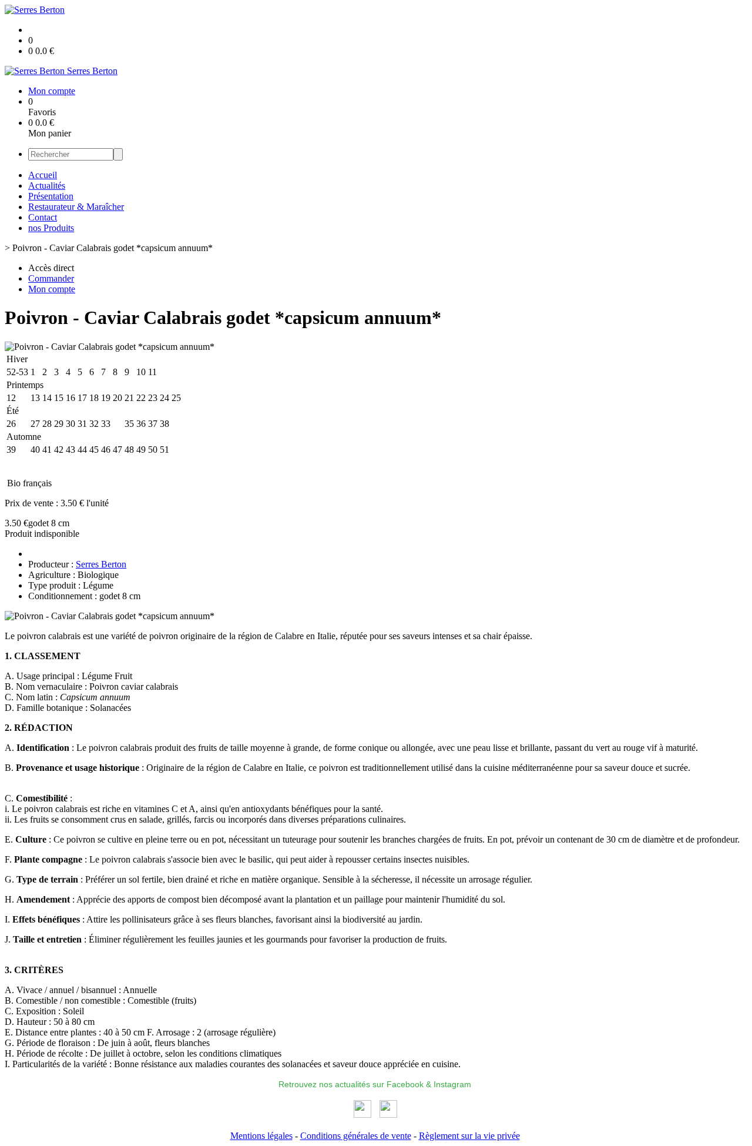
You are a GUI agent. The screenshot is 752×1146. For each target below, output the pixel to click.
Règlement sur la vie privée (469, 1136)
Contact (42, 217)
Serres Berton (101, 564)
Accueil (42, 175)
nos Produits (51, 228)
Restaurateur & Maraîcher (76, 207)
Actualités (46, 186)
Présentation (50, 196)
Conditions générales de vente (355, 1136)
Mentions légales (261, 1136)
